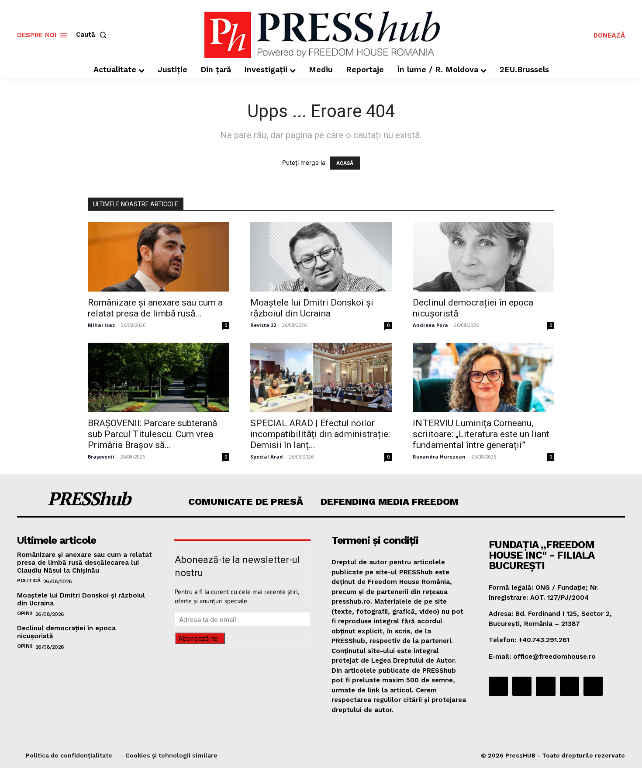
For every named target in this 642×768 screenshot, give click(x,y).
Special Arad (266, 456)
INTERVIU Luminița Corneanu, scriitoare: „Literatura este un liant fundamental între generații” (481, 434)
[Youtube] (593, 686)
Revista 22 (263, 325)
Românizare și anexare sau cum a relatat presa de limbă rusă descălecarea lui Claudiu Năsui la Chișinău (84, 562)
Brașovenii (101, 456)
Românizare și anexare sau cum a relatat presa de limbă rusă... (155, 308)
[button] (93, 35)
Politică (28, 580)
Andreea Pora (430, 325)
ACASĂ (344, 163)
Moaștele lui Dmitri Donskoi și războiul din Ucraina (311, 308)
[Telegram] (545, 686)
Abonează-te (198, 638)
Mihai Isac (101, 325)
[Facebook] (498, 686)
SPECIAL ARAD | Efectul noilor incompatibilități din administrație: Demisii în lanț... (320, 434)
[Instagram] (522, 686)
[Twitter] (569, 686)
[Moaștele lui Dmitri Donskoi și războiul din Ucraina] (321, 257)
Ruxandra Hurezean (439, 456)
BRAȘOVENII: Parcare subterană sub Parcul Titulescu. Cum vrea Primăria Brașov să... (152, 434)
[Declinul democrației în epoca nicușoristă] (483, 257)
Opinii (24, 613)
